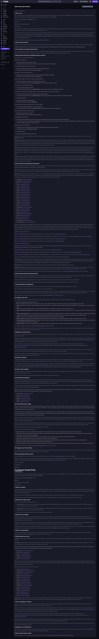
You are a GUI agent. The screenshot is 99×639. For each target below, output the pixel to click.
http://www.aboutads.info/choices (20, 347)
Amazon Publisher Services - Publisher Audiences (23, 249)
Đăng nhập (95, 1)
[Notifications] (90, 2)
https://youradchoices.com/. (57, 249)
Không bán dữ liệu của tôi (88, 6)
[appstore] (6, 62)
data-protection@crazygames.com (72, 271)
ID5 (15, 234)
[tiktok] (1, 62)
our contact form (85, 271)
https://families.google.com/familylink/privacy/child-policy (44, 365)
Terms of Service (46, 40)
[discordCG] (8, 62)
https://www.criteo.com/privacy (86, 236)
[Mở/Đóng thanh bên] (1, 1)
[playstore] (4, 64)
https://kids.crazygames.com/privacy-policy (80, 36)
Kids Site (42, 361)
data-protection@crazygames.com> (47, 295)
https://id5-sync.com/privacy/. (61, 234)
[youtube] (4, 62)
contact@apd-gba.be (50, 460)
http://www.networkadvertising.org (21, 345)
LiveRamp (16, 238)
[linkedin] (1, 64)
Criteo (16, 236)
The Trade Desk (17, 245)
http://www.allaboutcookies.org (86, 339)
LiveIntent (16, 243)
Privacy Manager (61, 241)
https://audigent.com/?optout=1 (75, 252)
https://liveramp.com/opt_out (61, 238)
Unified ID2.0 (17, 231)
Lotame (16, 241)
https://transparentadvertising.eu (20, 247)
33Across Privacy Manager (85, 254)
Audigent (16, 252)
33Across (16, 254)
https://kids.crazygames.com (42, 36)
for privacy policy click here (27, 179)
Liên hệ (5, 48)
